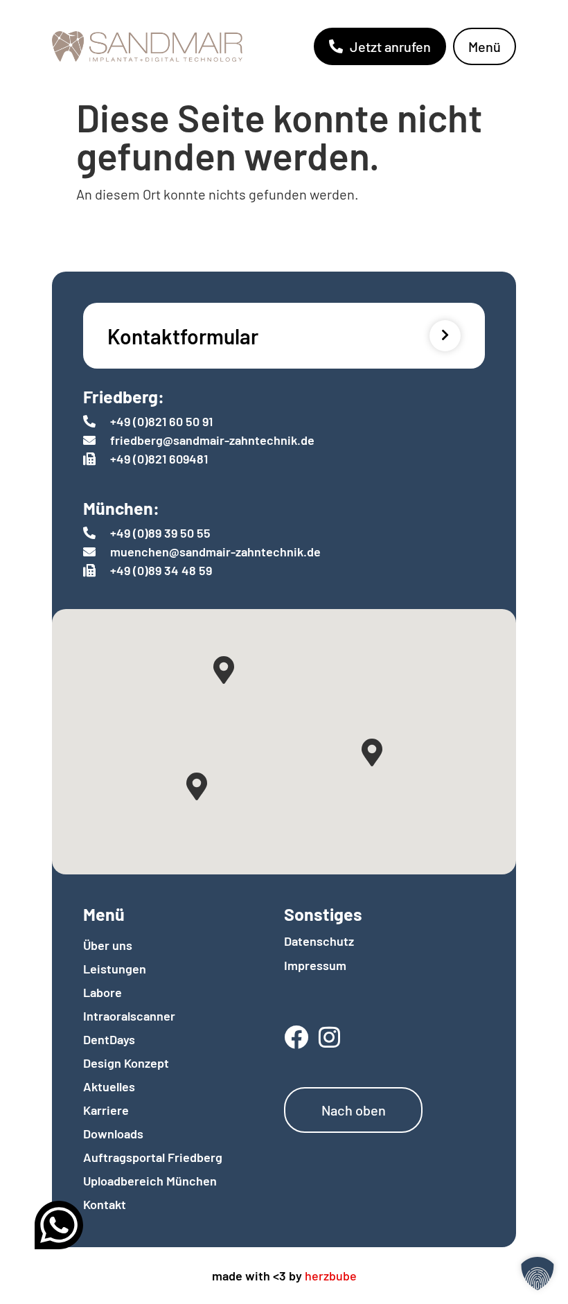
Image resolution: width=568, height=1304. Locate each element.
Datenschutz (319, 941)
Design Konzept (126, 1062)
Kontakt (104, 1204)
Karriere (106, 1110)
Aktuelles (109, 1086)
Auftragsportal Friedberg (152, 1157)
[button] (537, 1273)
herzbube (331, 1275)
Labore (102, 992)
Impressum (315, 965)
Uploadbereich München (150, 1180)
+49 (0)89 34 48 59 (161, 570)
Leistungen (114, 968)
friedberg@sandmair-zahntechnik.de (212, 440)
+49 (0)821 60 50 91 (161, 421)
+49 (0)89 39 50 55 (160, 532)
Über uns (107, 945)
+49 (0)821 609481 (159, 458)
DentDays (109, 1039)
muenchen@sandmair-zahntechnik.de (215, 551)
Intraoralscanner (129, 1015)
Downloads (113, 1133)
